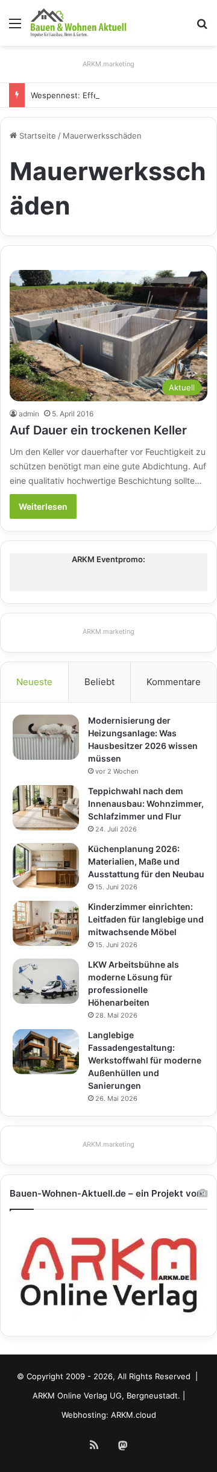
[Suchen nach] (202, 27)
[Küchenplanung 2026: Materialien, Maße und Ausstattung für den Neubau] (46, 865)
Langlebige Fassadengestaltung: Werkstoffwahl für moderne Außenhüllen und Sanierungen (144, 1060)
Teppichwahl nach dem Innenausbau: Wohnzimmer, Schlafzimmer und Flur (146, 803)
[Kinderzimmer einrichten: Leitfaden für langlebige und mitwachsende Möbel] (46, 923)
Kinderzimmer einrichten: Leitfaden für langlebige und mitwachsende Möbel (146, 919)
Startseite (36, 135)
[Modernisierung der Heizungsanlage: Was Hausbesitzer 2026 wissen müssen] (46, 737)
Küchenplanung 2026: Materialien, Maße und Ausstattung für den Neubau (146, 861)
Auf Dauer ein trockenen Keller (98, 430)
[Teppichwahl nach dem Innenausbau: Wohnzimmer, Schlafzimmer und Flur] (46, 807)
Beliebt (99, 681)
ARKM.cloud (133, 1415)
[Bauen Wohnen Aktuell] (78, 22)
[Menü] (15, 27)
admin (29, 413)
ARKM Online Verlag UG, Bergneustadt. (106, 1395)
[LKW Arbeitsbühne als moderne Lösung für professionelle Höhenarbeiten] (46, 981)
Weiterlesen (43, 506)
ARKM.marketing (108, 64)
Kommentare (173, 681)
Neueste (34, 681)
